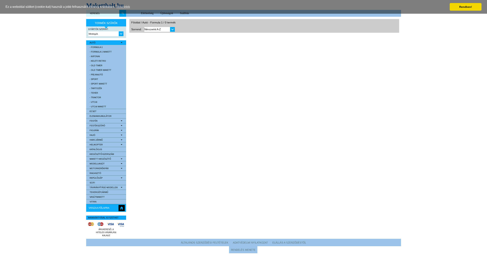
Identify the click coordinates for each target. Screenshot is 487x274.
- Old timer (96, 65)
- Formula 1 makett (101, 52)
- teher (94, 93)
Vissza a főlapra (99, 208)
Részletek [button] (123, 6)
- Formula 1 (96, 47)
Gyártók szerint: (98, 29)
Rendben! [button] (465, 6)
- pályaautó (96, 74)
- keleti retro (98, 61)
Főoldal (135, 22)
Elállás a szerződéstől (289, 242)
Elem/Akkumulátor (100, 116)
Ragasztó (95, 173)
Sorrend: (136, 29)
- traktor (95, 97)
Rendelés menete (243, 250)
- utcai (93, 102)
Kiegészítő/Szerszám (102, 154)
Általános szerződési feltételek (204, 242)
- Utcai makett (98, 106)
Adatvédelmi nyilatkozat (250, 242)
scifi (92, 183)
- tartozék (96, 88)
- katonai (95, 56)
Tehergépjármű (99, 192)
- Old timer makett (100, 70)
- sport (94, 79)
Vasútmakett (97, 197)
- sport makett (98, 84)
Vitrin (93, 202)
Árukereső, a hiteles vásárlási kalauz (106, 232)
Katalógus (96, 149)
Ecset (93, 111)
